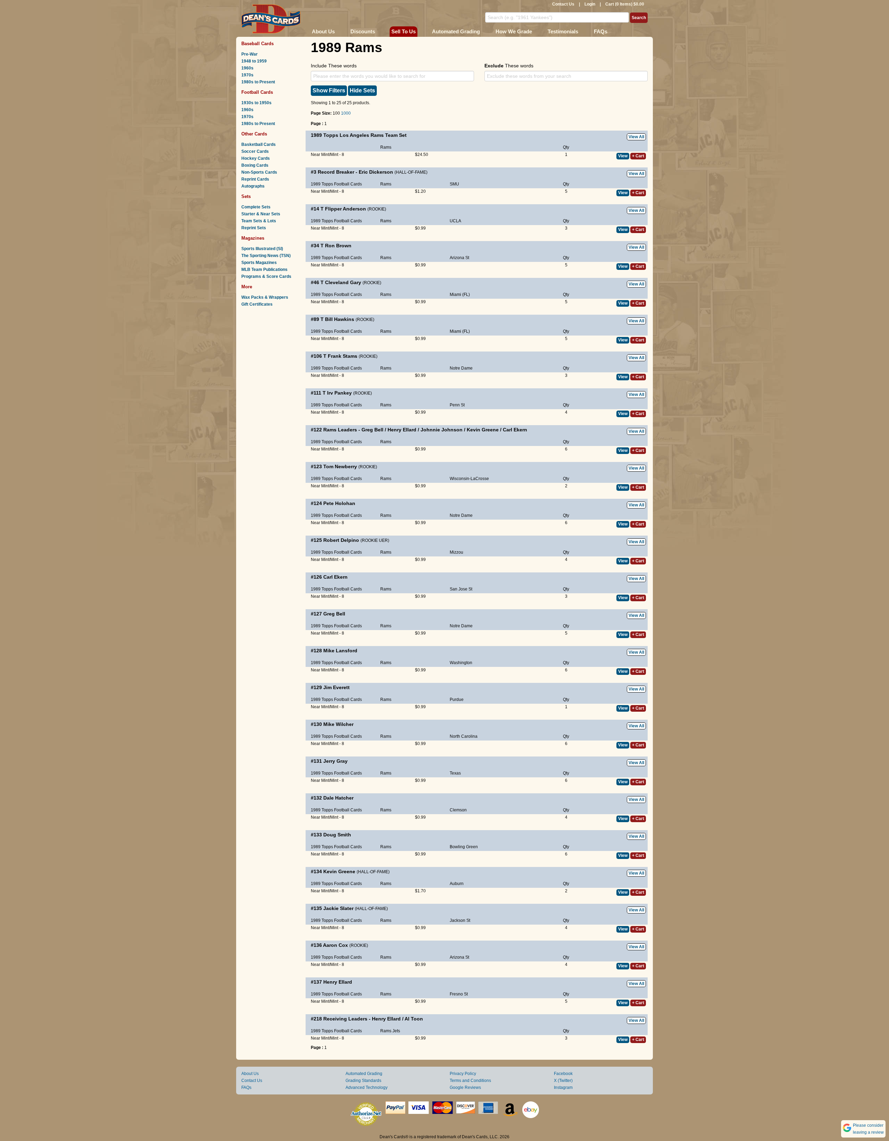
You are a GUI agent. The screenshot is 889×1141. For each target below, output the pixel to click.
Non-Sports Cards (259, 172)
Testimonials (563, 31)
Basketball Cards (258, 144)
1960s (247, 68)
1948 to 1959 (254, 61)
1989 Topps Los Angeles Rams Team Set (359, 135)
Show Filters (329, 90)
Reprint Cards (255, 179)
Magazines (252, 238)
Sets (246, 196)
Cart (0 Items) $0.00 (624, 4)
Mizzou (456, 552)
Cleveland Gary (343, 282)
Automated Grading (456, 31)
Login (589, 4)
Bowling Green (464, 846)
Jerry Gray (335, 761)
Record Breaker (336, 172)
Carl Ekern (515, 429)
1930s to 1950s (256, 102)
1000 (346, 113)
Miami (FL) (460, 294)
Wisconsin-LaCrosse (469, 478)
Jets (396, 1030)
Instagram (563, 1087)
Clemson (458, 810)
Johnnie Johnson (442, 429)
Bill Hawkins (339, 319)
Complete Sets (256, 207)
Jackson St (460, 920)
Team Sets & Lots (258, 220)
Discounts (362, 31)
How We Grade (514, 31)
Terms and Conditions (470, 1080)
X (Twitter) (563, 1080)
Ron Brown (338, 245)
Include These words (334, 65)
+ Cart (638, 156)
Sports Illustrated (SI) (262, 248)
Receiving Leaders (345, 1019)
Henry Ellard (402, 429)
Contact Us (563, 4)
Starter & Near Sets (260, 214)
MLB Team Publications (264, 269)
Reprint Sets (253, 227)
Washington (461, 662)
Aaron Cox (335, 945)
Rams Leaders (340, 429)
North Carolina (463, 736)
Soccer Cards (255, 151)
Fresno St (459, 994)
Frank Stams (342, 356)
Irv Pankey (339, 393)
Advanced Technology (367, 1087)
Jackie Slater (338, 908)
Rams (385, 147)
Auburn (457, 883)
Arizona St (459, 257)
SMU (454, 184)
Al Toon (414, 1019)
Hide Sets (362, 90)
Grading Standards (363, 1080)
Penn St (457, 405)
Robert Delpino (341, 540)
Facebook (563, 1073)
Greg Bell (372, 429)
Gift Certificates (257, 304)
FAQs (600, 31)
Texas (455, 773)
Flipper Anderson (345, 209)
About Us (323, 31)
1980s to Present (258, 82)
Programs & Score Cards (266, 276)
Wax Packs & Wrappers (264, 297)
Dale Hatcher (338, 798)
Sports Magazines (259, 262)
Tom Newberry (340, 466)
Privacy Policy (463, 1073)
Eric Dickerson (376, 172)
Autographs (253, 186)
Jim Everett (336, 687)
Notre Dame (461, 368)
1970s (247, 75)
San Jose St (461, 589)
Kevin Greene (483, 429)
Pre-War (249, 54)
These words (508, 65)
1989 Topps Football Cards (336, 184)
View (623, 156)
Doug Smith (337, 834)
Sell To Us (403, 31)
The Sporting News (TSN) (266, 255)
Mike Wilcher (338, 724)
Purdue (457, 699)
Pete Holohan (339, 503)
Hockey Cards (255, 158)
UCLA (455, 220)
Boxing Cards (254, 165)
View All (636, 136)
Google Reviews (465, 1087)
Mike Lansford (340, 650)
